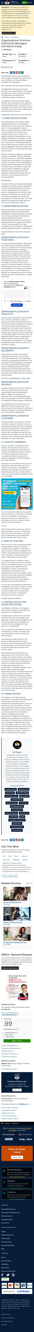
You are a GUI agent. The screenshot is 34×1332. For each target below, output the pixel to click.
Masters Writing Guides (10, 1118)
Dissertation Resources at (15, 1104)
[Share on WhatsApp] (22, 72)
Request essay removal (10, 968)
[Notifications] (30, 2)
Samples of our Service (10, 1054)
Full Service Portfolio (9, 1056)
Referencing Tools (8, 1113)
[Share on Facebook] (11, 72)
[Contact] (28, 2)
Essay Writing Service (8, 1209)
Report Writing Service (9, 1045)
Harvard (24, 856)
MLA (10, 856)
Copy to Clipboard (8, 876)
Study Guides (5, 1238)
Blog (2, 1249)
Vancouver (6, 860)
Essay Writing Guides (9, 1116)
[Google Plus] (13, 1275)
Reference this (8, 67)
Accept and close (8, 33)
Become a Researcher (8, 1271)
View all (28, 883)
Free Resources (6, 1242)
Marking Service (7, 1051)
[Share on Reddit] (17, 72)
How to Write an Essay (10, 1107)
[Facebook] (3, 1275)
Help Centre (5, 1268)
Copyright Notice (7, 1321)
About (3, 1257)
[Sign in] (32, 2)
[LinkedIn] (8, 1275)
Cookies (4, 1325)
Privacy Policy (6, 1314)
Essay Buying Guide (7, 1245)
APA (4, 856)
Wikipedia (16, 860)
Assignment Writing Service (11, 1048)
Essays (7, 37)
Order (24, 2)
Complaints (5, 1264)
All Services (5, 1223)
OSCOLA (25, 860)
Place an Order (17, 1157)
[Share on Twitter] (14, 72)
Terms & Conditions (7, 1318)
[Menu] (2, 2)
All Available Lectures (9, 1069)
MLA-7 (16, 856)
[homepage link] (2, 37)
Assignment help (6, 1219)
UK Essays (7, 50)
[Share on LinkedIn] (19, 72)
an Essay (17, 1041)
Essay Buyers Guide (9, 1110)
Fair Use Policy (6, 1261)
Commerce (15, 37)
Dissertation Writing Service (10, 1212)
